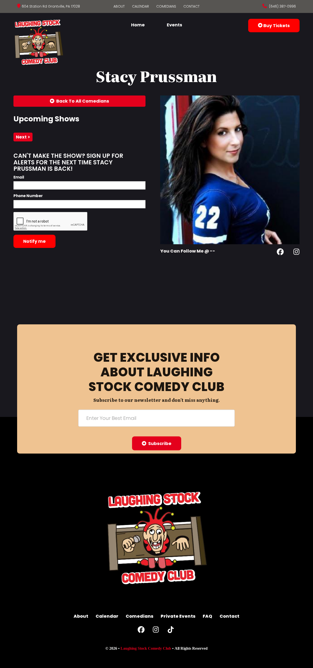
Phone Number (28, 195)
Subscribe (158, 443)
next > (23, 137)
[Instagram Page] (296, 253)
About (119, 6)
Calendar (140, 6)
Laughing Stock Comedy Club (146, 648)
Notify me (34, 241)
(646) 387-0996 (282, 6)
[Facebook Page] (280, 253)
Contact (191, 6)
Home (138, 25)
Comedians (166, 6)
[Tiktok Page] (170, 630)
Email (18, 177)
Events (174, 25)
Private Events (178, 616)
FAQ (207, 616)
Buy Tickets (276, 25)
